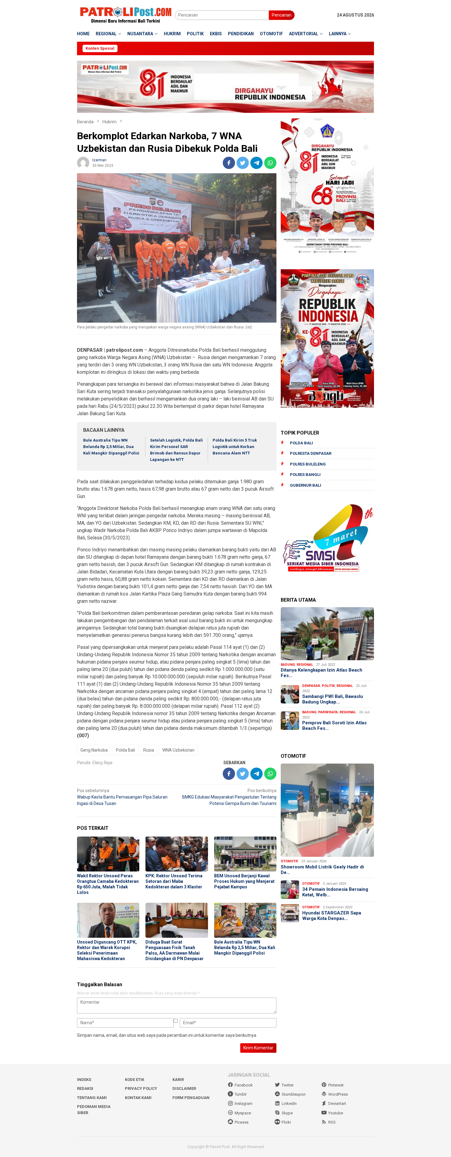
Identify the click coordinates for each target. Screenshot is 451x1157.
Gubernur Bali (305, 485)
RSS (332, 1122)
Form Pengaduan (191, 1097)
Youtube (335, 1113)
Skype (287, 1113)
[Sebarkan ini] (229, 163)
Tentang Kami (92, 1097)
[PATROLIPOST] (126, 14)
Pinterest (336, 1085)
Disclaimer (184, 1088)
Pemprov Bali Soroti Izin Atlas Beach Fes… (334, 725)
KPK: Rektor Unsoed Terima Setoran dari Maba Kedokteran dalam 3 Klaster (173, 881)
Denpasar (311, 686)
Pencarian (281, 15)
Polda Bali (125, 750)
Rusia (148, 750)
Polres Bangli (305, 474)
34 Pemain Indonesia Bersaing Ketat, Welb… (335, 892)
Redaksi (85, 1088)
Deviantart (337, 1103)
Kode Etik (134, 1079)
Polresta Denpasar (310, 453)
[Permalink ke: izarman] (83, 162)
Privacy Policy (141, 1088)
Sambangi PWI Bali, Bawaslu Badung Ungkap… (332, 699)
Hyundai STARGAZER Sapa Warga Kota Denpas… (331, 915)
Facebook (244, 1085)
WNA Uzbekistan (178, 750)
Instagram (243, 1103)
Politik (328, 686)
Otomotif (289, 861)
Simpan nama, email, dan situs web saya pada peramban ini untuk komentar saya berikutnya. (167, 1035)
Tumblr (241, 1094)
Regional (305, 665)
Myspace (243, 1113)
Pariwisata (328, 712)
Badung (288, 665)
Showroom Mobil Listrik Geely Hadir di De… (322, 869)
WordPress (338, 1094)
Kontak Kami (138, 1097)
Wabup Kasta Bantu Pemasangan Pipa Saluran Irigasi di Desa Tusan (122, 797)
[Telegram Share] (256, 163)
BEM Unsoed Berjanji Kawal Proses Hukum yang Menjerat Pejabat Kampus (244, 881)
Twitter (288, 1085)
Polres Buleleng (308, 464)
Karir (178, 1079)
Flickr (286, 1122)
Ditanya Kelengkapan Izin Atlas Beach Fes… (321, 672)
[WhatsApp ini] (270, 163)
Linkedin (289, 1103)
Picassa (242, 1122)
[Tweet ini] (243, 163)
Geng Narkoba (94, 750)
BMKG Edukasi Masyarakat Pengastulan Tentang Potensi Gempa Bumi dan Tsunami (229, 797)
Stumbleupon (294, 1094)
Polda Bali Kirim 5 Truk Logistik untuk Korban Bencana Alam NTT (235, 446)
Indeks (84, 1079)
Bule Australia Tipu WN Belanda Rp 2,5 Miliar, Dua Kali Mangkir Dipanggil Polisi (111, 446)
